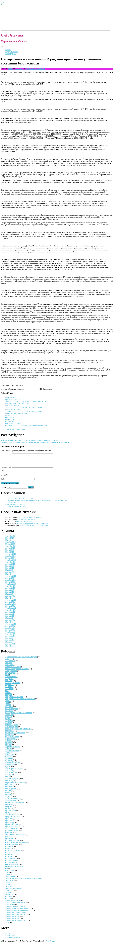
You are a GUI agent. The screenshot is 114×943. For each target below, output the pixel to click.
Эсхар (7, 922)
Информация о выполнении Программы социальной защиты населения (29, 440)
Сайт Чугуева (12, 35)
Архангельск (10, 661)
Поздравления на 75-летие (32, 407)
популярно (9, 807)
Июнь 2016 (9, 538)
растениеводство (11, 830)
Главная (8, 50)
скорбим (8, 854)
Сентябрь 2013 (10, 586)
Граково (8, 701)
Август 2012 (10, 612)
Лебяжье (8, 749)
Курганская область (12, 747)
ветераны (8, 681)
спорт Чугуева (10, 858)
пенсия (8, 795)
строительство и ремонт (14, 866)
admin (10, 69)
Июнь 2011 (9, 640)
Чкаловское (9, 904)
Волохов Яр (9, 689)
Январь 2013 (10, 602)
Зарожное (9, 715)
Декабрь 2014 (10, 556)
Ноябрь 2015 (10, 544)
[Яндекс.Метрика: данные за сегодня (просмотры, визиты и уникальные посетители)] (8, 941)
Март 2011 (9, 646)
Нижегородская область (14, 769)
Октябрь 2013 (10, 584)
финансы (8, 896)
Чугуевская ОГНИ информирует (17, 908)
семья (7, 852)
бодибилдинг (10, 673)
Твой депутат (10, 876)
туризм (8, 892)
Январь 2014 (10, 578)
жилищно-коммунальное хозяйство (18, 713)
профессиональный (12, 826)
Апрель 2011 (10, 644)
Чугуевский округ (12, 916)
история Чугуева (11, 725)
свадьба (8, 848)
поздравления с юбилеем (14, 803)
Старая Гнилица (11, 860)
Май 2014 (9, 570)
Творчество (9, 880)
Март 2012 (9, 622)
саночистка (9, 846)
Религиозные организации (15, 834)
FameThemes (50, 941)
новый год (9, 781)
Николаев (9, 771)
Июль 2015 (9, 550)
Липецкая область (12, 751)
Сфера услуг (10, 870)
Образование (10, 785)
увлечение (9, 894)
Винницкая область (12, 683)
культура (8, 745)
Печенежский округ (13, 799)
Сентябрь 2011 (10, 634)
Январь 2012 (10, 626)
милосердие (9, 761)
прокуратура (10, 822)
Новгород (9, 775)
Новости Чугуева (11, 779)
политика (9, 805)
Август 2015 (10, 548)
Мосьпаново (10, 765)
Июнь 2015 (9, 552)
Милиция (9, 759)
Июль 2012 (9, 614)
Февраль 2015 (10, 554)
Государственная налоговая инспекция (20, 699)
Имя (3, 471)
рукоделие (9, 838)
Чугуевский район (12, 918)
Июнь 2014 (9, 568)
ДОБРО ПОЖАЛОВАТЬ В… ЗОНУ (19, 498)
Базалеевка (9, 665)
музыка (8, 767)
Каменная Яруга (11, 727)
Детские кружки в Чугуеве (15, 506)
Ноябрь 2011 (10, 630)
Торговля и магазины (13, 888)
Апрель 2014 (10, 572)
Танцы (7, 874)
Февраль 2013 (10, 600)
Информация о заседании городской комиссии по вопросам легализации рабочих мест (35, 442)
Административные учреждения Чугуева (21, 657)
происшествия (10, 820)
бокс (7, 675)
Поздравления (10, 801)
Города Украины (11, 52)
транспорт (9, 890)
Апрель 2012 (10, 620)
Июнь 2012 (9, 616)
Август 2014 (10, 564)
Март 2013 (9, 598)
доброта (8, 705)
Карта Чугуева (10, 54)
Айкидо (8, 659)
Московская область (13, 763)
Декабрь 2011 (10, 628)
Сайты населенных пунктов (16, 842)
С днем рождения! (12, 840)
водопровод (9, 685)
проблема (9, 818)
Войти (7, 933)
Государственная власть (14, 697)
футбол (8, 898)
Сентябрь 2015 (10, 546)
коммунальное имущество (15, 733)
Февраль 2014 (10, 576)
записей (10, 935)
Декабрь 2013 (10, 580)
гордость (8, 695)
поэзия (7, 809)
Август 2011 (10, 636)
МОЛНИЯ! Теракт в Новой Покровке (35, 525)
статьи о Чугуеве (11, 864)
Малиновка (9, 755)
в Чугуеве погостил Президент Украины (32, 523)
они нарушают (10, 789)
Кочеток (8, 741)
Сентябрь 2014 (10, 562)
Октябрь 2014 (10, 560)
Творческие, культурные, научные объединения (23, 878)
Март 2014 (9, 574)
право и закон (10, 811)
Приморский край (12, 814)
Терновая (8, 886)
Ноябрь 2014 (10, 558)
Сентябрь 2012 (10, 610)
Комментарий (6, 467)
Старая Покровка (11, 862)
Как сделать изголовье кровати (30, 517)
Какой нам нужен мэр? (27, 519)
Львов (7, 753)
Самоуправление (11, 844)
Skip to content (6, 2)
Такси (7, 872)
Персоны (8, 797)
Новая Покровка (11, 773)
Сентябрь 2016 (10, 536)
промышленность (12, 824)
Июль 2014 (9, 566)
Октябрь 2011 (10, 632)
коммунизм (9, 735)
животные (9, 711)
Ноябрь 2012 (10, 606)
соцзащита (9, 856)
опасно (8, 791)
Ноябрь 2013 (10, 582)
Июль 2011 (9, 638)
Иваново (8, 723)
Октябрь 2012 (10, 608)
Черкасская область (12, 900)
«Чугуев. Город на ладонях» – (33, 411)
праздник (8, 813)
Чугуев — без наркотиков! (15, 906)
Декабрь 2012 (10, 604)
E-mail (4, 475)
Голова (8, 693)
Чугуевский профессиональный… (35, 401)
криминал (9, 743)
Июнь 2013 (9, 592)
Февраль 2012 (10, 624)
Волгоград (9, 687)
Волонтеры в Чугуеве (24, 521)
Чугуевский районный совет (16, 920)
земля (7, 719)
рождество (9, 836)
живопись (9, 707)
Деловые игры (23, 413)
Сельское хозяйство (12, 850)
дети (7, 703)
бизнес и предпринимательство (17, 669)
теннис (8, 882)
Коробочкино (10, 739)
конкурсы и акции (12, 737)
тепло (7, 884)
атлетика (8, 663)
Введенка (9, 679)
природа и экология (12, 816)
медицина (9, 757)
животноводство (11, 709)
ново (7, 777)
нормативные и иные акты (15, 783)
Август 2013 (10, 588)
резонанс (8, 832)
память (8, 793)
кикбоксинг (9, 731)
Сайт (3, 479)
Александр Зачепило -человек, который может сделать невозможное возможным (36, 500)
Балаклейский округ (13, 667)
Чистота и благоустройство (15, 902)
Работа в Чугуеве (11, 828)
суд (6, 868)
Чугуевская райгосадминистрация (18, 910)
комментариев (12, 937)
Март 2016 (9, 540)
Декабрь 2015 (10, 542)
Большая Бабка (11, 677)
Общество (9, 787)
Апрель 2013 (10, 596)
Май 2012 (9, 618)
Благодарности (11, 671)
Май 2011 (9, 642)
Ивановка (9, 721)
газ (6, 691)
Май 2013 (9, 594)
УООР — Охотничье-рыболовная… (35, 425)
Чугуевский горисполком (35, 69)
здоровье (8, 717)
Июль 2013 (9, 590)
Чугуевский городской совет (16, 914)
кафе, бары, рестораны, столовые (18, 729)
